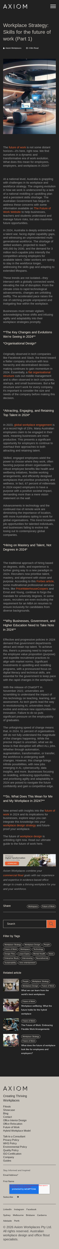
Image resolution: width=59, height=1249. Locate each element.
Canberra (42, 1215)
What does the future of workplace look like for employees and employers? (38, 1049)
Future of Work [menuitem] (11, 1127)
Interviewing (27, 958)
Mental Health (39, 954)
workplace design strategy (19, 825)
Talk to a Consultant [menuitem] (14, 1136)
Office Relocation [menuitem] (12, 1123)
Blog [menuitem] (5, 1113)
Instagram (19, 1209)
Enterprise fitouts (11, 958)
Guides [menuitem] (7, 1160)
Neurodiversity (42, 958)
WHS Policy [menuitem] (10, 1143)
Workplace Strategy (12, 945)
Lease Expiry (24, 954)
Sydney (7, 1215)
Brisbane (30, 1215)
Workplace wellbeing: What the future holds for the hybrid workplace (36, 1010)
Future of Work (48, 906)
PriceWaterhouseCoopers (32, 588)
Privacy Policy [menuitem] (11, 1140)
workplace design (31, 836)
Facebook (31, 1209)
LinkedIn (7, 1209)
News (51, 954)
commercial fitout (13, 875)
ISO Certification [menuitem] (12, 1153)
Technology (38, 949)
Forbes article (45, 581)
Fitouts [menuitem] (7, 1106)
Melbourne (18, 1215)
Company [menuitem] (8, 1157)
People (47, 945)
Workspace (33, 906)
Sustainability (10, 963)
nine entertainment (27, 963)
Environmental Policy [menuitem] (15, 1147)
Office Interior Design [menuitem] (15, 1120)
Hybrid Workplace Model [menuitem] (17, 1130)
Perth (17, 1221)
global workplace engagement (33, 424)
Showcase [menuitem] (9, 1110)
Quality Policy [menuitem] (11, 1150)
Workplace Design (32, 945)
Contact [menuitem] (7, 1117)
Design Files (9, 954)
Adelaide (7, 1221)
